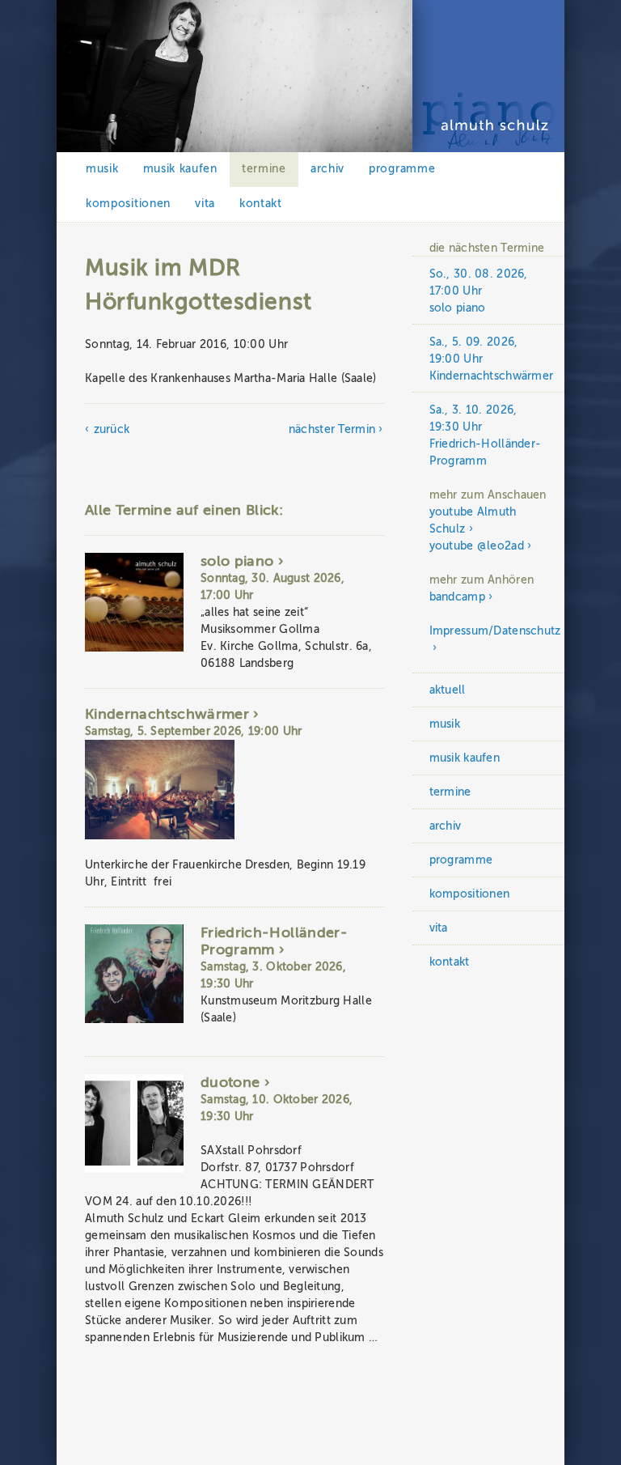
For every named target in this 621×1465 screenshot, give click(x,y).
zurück (111, 429)
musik (102, 169)
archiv (327, 169)
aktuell (447, 690)
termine (264, 169)
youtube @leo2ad (476, 546)
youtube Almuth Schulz (473, 520)
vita (205, 203)
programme (402, 169)
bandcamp (457, 597)
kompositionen (128, 203)
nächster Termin (332, 429)
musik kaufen (180, 169)
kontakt (260, 203)
